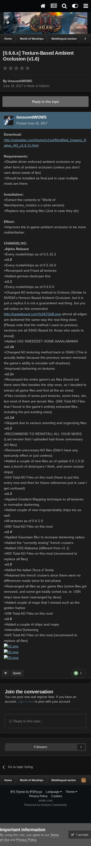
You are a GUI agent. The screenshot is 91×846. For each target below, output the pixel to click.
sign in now (26, 701)
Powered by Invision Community (45, 805)
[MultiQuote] (5, 673)
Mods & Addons (38, 86)
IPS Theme (17, 792)
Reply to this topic (45, 102)
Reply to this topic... (28, 721)
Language (53, 792)
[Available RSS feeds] (83, 780)
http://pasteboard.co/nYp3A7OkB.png (32, 314)
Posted (32, 123)
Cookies (56, 796)
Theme (70, 792)
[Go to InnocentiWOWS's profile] (9, 120)
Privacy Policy (38, 796)
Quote (17, 673)
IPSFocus (36, 792)
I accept (81, 835)
